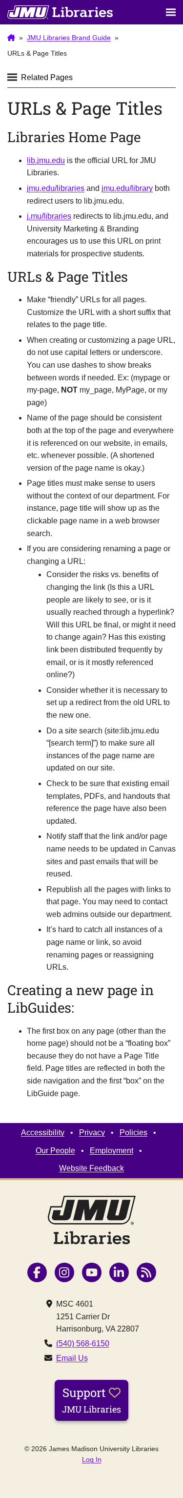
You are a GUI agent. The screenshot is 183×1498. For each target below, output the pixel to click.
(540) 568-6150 (82, 1343)
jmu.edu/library (127, 188)
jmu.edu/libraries (55, 188)
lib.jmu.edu (46, 160)
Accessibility (42, 1132)
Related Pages (47, 77)
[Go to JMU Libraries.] (11, 38)
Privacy (92, 1132)
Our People (55, 1150)
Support (91, 1400)
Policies (133, 1132)
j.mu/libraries (49, 216)
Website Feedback (91, 1168)
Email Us (72, 1358)
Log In (92, 1459)
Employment (111, 1150)
